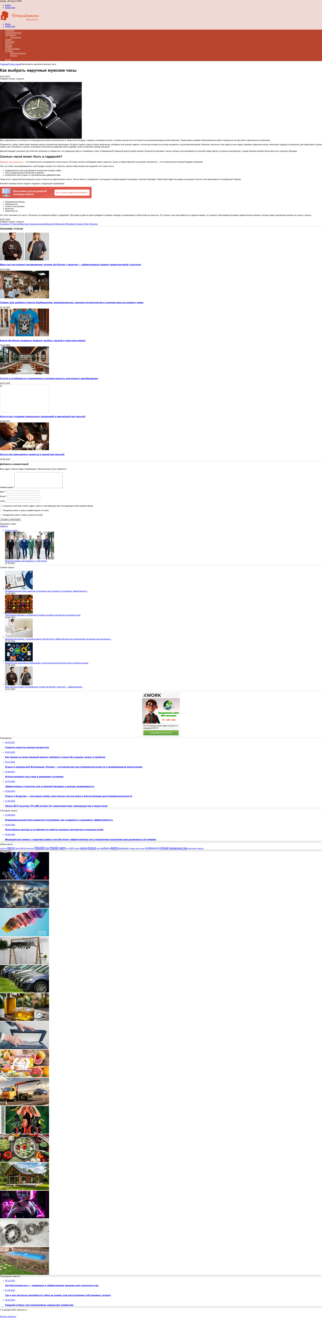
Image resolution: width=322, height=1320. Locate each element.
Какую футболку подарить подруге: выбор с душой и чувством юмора (43, 340)
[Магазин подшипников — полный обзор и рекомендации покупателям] (24, 1246)
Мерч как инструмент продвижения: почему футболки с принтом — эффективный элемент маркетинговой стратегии (70, 264)
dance (11, 848)
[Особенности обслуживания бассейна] (24, 1274)
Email (3, 496)
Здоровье (10, 35)
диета (114, 848)
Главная (4, 64)
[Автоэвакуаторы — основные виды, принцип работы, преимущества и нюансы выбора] (24, 1105)
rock (71, 848)
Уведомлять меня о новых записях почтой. (23, 515)
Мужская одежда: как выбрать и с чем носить (26, 561)
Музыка (13, 56)
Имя (2, 492)
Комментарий (7, 487)
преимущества (178, 848)
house (40, 848)
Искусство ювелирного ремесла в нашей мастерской (32, 454)
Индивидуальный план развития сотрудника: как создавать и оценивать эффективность (46, 591)
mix (47, 848)
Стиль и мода (12, 49)
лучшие (132, 848)
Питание (10, 42)
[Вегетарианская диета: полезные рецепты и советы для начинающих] (24, 1161)
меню (138, 848)
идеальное (124, 848)
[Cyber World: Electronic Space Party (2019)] (24, 879)
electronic (30, 848)
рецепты (200, 848)
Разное (9, 51)
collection (3, 848)
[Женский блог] (19, 20)
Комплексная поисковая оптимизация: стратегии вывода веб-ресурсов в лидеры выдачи (46, 663)
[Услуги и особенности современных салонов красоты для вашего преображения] (24, 373)
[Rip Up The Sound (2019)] (24, 935)
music (54, 848)
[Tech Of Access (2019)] (24, 1218)
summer (76, 848)
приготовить (192, 848)
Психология (15, 37)
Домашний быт (13, 33)
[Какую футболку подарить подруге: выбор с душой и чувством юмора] (24, 336)
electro (23, 848)
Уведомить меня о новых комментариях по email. (26, 510)
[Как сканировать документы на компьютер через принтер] (24, 1048)
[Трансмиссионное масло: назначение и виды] (24, 1020)
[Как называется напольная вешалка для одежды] (24, 964)
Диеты (8, 44)
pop (67, 848)
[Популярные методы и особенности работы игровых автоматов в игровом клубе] (19, 613)
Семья (8, 46)
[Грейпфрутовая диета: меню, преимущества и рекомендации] (24, 1077)
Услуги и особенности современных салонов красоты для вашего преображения (49, 378)
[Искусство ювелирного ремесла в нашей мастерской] (24, 449)
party (62, 848)
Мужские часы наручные (11, 162)
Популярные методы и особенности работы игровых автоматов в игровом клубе (42, 615)
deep (18, 848)
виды (98, 848)
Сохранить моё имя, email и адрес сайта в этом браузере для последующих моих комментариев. (48, 506)
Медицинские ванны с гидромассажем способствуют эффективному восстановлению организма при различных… (58, 639)
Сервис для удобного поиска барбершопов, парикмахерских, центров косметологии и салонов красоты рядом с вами (71, 302)
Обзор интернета (18, 53)
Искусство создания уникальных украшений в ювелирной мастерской (42, 416)
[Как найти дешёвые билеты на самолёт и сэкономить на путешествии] (24, 907)
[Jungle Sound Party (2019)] (24, 1133)
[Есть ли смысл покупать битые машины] (24, 992)
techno (84, 848)
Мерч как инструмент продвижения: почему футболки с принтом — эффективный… (44, 687)
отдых (164, 848)
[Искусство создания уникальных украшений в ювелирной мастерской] (24, 411)
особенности (152, 848)
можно (142, 848)
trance (92, 848)
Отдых (8, 40)
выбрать (105, 848)
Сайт (2, 501)
